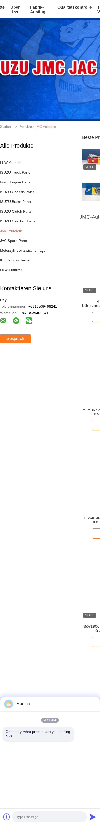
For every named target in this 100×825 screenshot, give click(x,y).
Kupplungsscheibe (15, 260)
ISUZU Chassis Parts (17, 192)
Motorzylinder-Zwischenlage (23, 250)
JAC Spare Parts (13, 241)
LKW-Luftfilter (11, 270)
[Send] (93, 816)
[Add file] (6, 816)
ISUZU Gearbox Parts (17, 221)
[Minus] (93, 704)
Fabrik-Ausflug (37, 9)
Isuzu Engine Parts (15, 182)
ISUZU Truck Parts (15, 172)
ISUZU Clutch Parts (16, 211)
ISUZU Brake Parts (15, 202)
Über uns (15, 9)
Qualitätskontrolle (74, 7)
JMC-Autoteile (45, 127)
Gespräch (15, 338)
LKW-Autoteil (10, 163)
